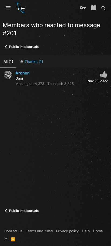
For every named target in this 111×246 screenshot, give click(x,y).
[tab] (31, 61)
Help (86, 231)
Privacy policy (67, 231)
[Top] (6, 239)
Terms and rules (39, 231)
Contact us (13, 231)
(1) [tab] (8, 61)
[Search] (103, 8)
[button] (8, 8)
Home (98, 231)
